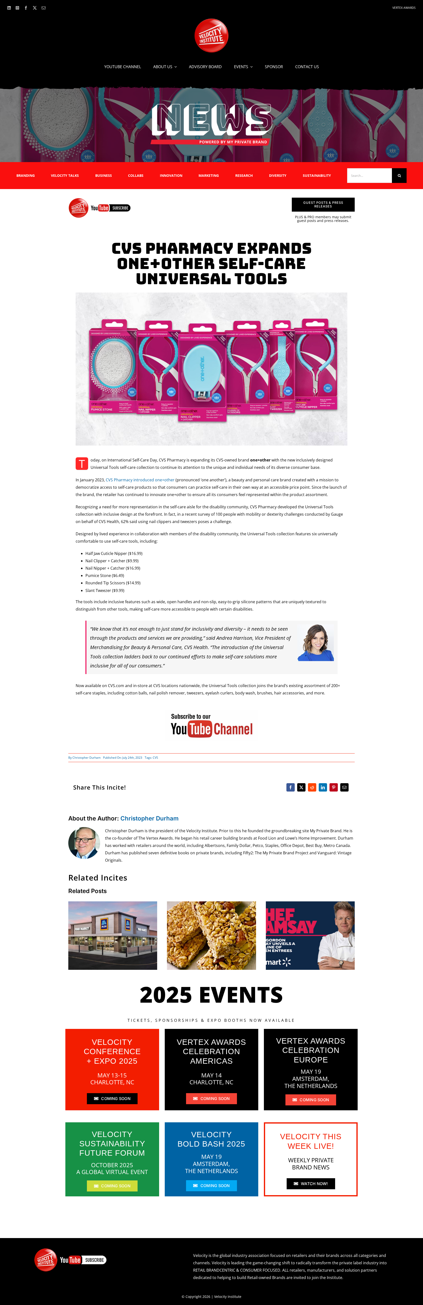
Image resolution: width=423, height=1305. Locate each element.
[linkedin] (9, 8)
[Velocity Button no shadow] (211, 20)
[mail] (44, 8)
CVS (155, 757)
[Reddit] (312, 787)
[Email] (344, 787)
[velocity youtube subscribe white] (70, 1250)
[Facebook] (290, 787)
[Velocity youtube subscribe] (99, 199)
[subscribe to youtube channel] (211, 711)
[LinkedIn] (322, 787)
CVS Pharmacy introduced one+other (140, 480)
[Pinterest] (333, 787)
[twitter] (35, 8)
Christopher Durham (86, 757)
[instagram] (17, 8)
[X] (301, 787)
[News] (211, 104)
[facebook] (26, 8)
